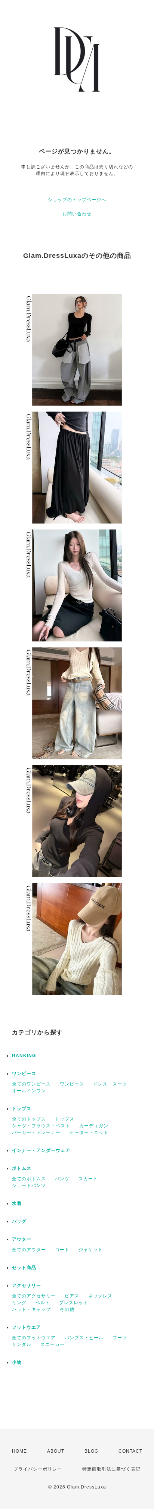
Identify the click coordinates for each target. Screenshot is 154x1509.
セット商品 (24, 1267)
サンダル (21, 1344)
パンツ (62, 1178)
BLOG (91, 1451)
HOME (19, 1451)
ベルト (43, 1302)
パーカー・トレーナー (36, 1132)
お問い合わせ (77, 213)
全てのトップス (29, 1119)
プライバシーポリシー (37, 1469)
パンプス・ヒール (84, 1337)
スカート (88, 1178)
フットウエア (26, 1327)
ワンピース (24, 1073)
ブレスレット (73, 1302)
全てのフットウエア (34, 1337)
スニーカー (52, 1344)
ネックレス (100, 1296)
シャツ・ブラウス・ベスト (41, 1125)
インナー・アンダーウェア (41, 1150)
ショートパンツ (29, 1185)
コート (62, 1249)
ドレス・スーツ (110, 1084)
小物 (17, 1362)
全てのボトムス (29, 1178)
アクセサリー (26, 1285)
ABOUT (55, 1451)
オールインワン (29, 1090)
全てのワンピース (31, 1084)
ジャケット (90, 1249)
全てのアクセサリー (34, 1296)
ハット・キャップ (31, 1309)
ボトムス (21, 1168)
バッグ (19, 1221)
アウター (21, 1239)
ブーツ (120, 1337)
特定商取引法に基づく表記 (111, 1469)
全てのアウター (29, 1249)
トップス (21, 1108)
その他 (67, 1309)
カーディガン (93, 1125)
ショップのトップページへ (77, 199)
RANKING (24, 1055)
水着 (17, 1203)
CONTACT (130, 1451)
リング (19, 1302)
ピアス (72, 1296)
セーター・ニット (89, 1132)
